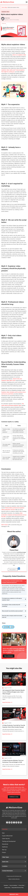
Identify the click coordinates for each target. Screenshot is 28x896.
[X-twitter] (10, 627)
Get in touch (4, 524)
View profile (12, 569)
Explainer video (5, 11)
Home (3, 7)
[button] (26, 2)
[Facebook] (6, 627)
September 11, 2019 (8, 19)
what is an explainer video (19, 55)
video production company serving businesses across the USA (13, 514)
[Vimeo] (19, 822)
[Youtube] (8, 627)
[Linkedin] (13, 627)
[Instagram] (3, 627)
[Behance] (21, 822)
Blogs (6, 7)
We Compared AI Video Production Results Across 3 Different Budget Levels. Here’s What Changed (13, 692)
